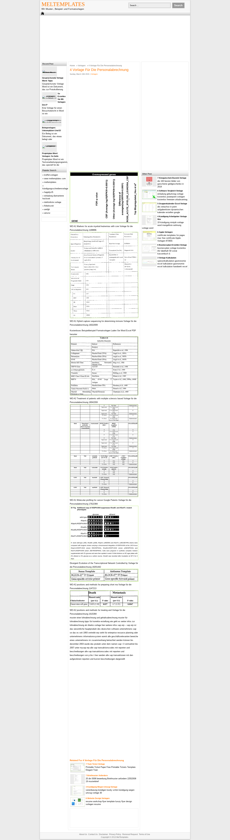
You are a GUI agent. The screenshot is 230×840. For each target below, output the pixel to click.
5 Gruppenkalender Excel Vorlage (172, 204)
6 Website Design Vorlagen (98, 798)
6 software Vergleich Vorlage (170, 191)
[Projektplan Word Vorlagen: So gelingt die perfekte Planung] (49, 145)
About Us (83, 834)
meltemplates (50, 182)
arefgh (47, 209)
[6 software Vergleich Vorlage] (149, 198)
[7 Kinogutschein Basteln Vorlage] (149, 185)
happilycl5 (48, 192)
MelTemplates (63, 4)
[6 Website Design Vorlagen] (78, 805)
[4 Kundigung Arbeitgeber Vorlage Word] (149, 224)
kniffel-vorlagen (51, 175)
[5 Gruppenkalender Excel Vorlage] (149, 211)
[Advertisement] (115, 38)
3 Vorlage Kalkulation (166, 258)
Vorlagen (82, 65)
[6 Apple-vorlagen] (149, 240)
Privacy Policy (115, 834)
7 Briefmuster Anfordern (97, 775)
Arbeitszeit (49, 206)
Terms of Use (144, 834)
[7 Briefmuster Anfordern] (77, 783)
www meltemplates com (55, 178)
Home (72, 65)
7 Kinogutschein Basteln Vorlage (171, 178)
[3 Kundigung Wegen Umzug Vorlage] (77, 794)
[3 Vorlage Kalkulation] (149, 263)
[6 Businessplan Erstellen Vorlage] (149, 251)
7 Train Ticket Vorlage (95, 764)
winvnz (47, 213)
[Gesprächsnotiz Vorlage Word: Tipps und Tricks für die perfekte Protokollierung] (49, 73)
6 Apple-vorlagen (165, 232)
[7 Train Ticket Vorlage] (78, 770)
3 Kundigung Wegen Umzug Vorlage (101, 787)
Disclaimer (103, 834)
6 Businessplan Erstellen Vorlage (172, 245)
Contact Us (93, 834)
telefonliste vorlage (52, 202)
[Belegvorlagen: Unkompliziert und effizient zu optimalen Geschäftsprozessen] (51, 122)
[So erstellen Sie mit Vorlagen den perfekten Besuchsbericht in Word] (49, 98)
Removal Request (130, 834)
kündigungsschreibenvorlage (55, 188)
